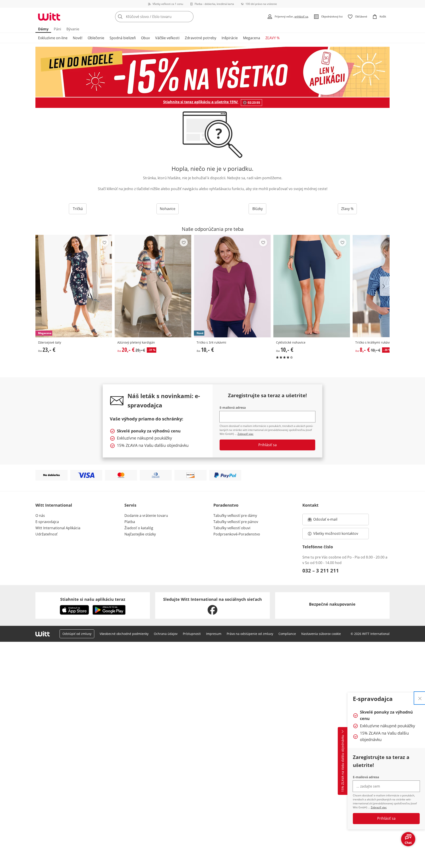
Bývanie (72, 29)
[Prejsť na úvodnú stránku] (49, 16)
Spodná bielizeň (123, 37)
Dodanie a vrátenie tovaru (146, 515)
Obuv (145, 37)
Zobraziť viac (379, 807)
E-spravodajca (47, 521)
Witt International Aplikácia (57, 527)
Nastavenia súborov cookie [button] (321, 634)
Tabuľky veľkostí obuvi (231, 527)
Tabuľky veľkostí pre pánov (235, 521)
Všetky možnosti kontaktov (335, 533)
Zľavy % (347, 208)
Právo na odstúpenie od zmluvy (250, 634)
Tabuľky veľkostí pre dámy (235, 515)
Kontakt (310, 505)
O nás (40, 515)
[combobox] (164, 16)
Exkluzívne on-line (53, 37)
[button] (385, 286)
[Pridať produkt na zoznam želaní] (104, 242)
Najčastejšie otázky (140, 534)
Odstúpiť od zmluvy (76, 634)
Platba (129, 521)
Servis (130, 505)
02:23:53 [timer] (254, 102)
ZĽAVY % (272, 37)
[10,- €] (311, 286)
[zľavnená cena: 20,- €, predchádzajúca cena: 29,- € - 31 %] (153, 286)
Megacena (251, 37)
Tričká (78, 208)
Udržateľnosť (46, 534)
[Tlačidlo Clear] (189, 16)
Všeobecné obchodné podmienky (124, 634)
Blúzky (257, 208)
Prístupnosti (192, 634)
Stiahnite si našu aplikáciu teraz (92, 599)
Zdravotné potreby (200, 37)
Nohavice (167, 208)
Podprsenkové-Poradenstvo (236, 534)
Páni (57, 29)
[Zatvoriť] (420, 698)
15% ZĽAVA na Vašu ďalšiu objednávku (342, 763)
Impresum (213, 634)
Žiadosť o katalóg (138, 527)
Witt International (53, 505)
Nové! (77, 37)
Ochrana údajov (166, 634)
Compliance (287, 634)
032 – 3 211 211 (320, 570)
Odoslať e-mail (330, 520)
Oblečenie (96, 37)
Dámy (43, 29)
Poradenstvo (225, 505)
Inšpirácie (230, 37)
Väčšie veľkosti (167, 37)
